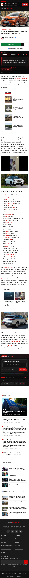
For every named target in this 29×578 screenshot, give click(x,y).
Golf (10, 239)
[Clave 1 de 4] (11, 67)
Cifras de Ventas (6, 29)
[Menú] (27, 8)
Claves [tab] (4, 54)
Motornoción (4, 538)
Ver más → (25, 462)
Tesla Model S (9, 257)
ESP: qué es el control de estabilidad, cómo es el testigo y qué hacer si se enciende (14, 453)
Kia (6, 199)
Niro (10, 199)
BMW (7, 216)
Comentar (22, 369)
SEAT (7, 235)
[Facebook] (8, 531)
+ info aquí (14, 566)
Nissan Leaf (9, 214)
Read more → (24, 491)
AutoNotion (3, 542)
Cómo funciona (23, 72)
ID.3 (9, 205)
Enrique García (10, 37)
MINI (6, 210)
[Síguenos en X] (16, 383)
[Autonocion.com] (8, 8)
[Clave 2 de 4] (13, 67)
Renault (7, 195)
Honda (7, 244)
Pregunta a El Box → (6, 69)
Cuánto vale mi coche (6, 548)
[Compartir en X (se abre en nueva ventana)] (22, 44)
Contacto (17, 542)
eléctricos (6, 351)
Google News (7, 383)
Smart (7, 220)
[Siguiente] (27, 67)
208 (13, 197)
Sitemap (3, 552)
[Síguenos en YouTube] (23, 383)
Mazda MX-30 (9, 222)
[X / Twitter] (12, 531)
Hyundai (7, 237)
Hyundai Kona (9, 203)
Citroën (7, 233)
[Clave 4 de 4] (17, 67)
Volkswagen (16, 341)
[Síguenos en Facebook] (12, 383)
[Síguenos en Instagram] (20, 383)
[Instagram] (16, 531)
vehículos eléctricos (20, 78)
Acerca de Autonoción (20, 538)
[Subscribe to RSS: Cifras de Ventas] (12, 29)
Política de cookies (19, 548)
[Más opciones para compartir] (26, 44)
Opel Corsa (8, 212)
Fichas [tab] (24, 54)
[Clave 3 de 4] (15, 67)
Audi (6, 246)
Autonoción (4, 573)
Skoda (7, 231)
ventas (11, 351)
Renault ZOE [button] (7, 267)
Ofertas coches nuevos (6, 545)
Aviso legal (17, 545)
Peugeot (8, 197)
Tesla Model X (9, 254)
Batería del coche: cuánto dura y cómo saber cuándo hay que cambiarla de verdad (14, 420)
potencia (4, 278)
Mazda (10, 346)
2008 (13, 207)
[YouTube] (21, 531)
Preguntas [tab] (14, 54)
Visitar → (26, 377)
